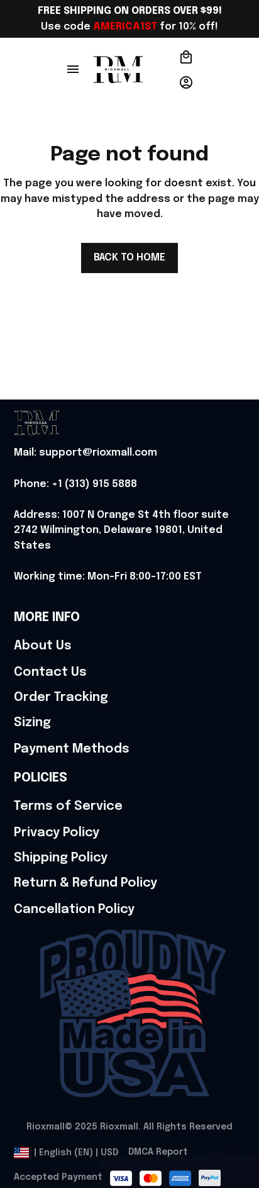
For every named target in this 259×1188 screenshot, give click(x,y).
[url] (85, 453)
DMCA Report (158, 1152)
